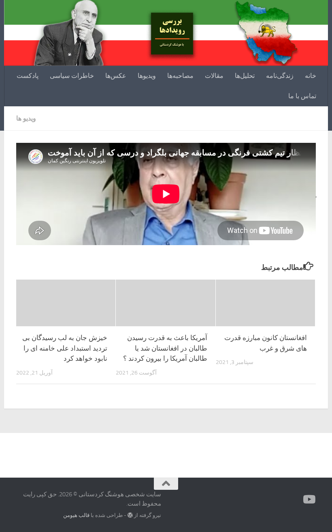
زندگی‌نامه (280, 76)
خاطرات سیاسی (72, 76)
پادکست (27, 76)
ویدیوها (147, 76)
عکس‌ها (115, 76)
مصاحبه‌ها (180, 76)
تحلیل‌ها (245, 76)
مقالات (214, 76)
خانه (310, 76)
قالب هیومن (76, 515)
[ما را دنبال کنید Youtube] (310, 499)
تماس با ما (302, 96)
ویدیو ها (26, 118)
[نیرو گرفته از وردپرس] (130, 515)
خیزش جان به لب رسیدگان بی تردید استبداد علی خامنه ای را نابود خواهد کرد (64, 348)
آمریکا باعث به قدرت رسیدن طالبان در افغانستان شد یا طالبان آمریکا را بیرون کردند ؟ (165, 348)
